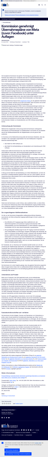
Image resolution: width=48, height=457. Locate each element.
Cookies (34, 432)
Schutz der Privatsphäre (7, 435)
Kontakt (37, 430)
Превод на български (10, 15)
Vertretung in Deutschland (8, 395)
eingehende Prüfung (25, 100)
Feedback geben (19, 403)
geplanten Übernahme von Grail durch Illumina (21, 359)
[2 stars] (3, 403)
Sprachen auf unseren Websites (23, 432)
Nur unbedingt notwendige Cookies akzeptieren (18, 454)
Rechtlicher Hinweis (18, 435)
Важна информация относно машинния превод (27, 15)
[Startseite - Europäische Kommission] (5, 4)
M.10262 (8, 368)
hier (11, 382)
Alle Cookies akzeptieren (12, 450)
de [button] (39, 4)
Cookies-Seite (38, 442)
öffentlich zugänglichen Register (21, 367)
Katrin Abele (13, 380)
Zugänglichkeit (28, 435)
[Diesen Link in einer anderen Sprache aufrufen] (31, 101)
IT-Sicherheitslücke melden (8, 432)
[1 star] (3, 403)
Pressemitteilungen (7, 22)
